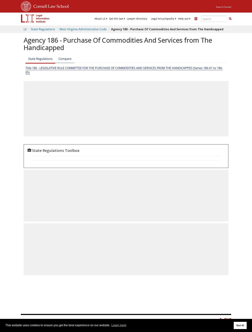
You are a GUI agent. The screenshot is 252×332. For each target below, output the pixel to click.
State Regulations (43, 29)
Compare (64, 59)
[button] (230, 18)
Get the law (116, 18)
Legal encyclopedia (162, 18)
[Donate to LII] (196, 18)
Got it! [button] (240, 325)
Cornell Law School (50, 5)
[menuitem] (100, 19)
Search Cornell (223, 6)
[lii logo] (35, 18)
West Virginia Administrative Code (83, 29)
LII (25, 29)
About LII (99, 18)
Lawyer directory (137, 18)
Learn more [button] (118, 325)
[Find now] (230, 19)
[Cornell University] (26, 5)
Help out (183, 18)
